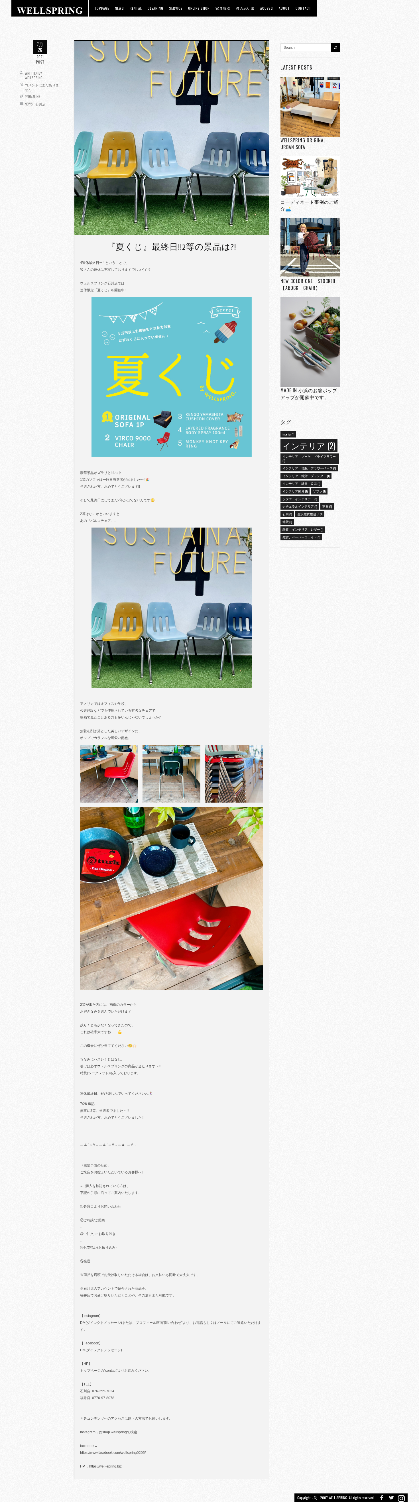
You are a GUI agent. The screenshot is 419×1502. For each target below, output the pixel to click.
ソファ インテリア (299, 498)
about (284, 8)
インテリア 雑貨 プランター (305, 475)
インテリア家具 (295, 491)
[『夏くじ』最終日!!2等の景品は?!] (171, 138)
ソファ (319, 491)
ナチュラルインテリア (299, 506)
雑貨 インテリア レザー (302, 529)
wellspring (33, 77)
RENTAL (136, 8)
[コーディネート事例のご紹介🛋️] (310, 177)
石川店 (40, 103)
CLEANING (155, 8)
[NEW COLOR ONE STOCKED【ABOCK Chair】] (310, 248)
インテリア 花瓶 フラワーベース (309, 468)
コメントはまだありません (42, 87)
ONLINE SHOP (199, 8)
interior (288, 434)
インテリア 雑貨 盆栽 (301, 483)
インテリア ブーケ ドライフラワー (309, 458)
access (266, 8)
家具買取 (222, 8)
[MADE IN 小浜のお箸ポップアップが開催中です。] (310, 342)
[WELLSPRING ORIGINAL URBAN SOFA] (310, 107)
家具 (327, 506)
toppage (101, 8)
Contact (303, 8)
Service (175, 8)
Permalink (32, 96)
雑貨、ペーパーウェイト (301, 537)
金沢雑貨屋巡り (309, 514)
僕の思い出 (245, 8)
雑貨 (287, 521)
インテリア (308, 445)
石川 (287, 514)
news (119, 8)
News (29, 103)
